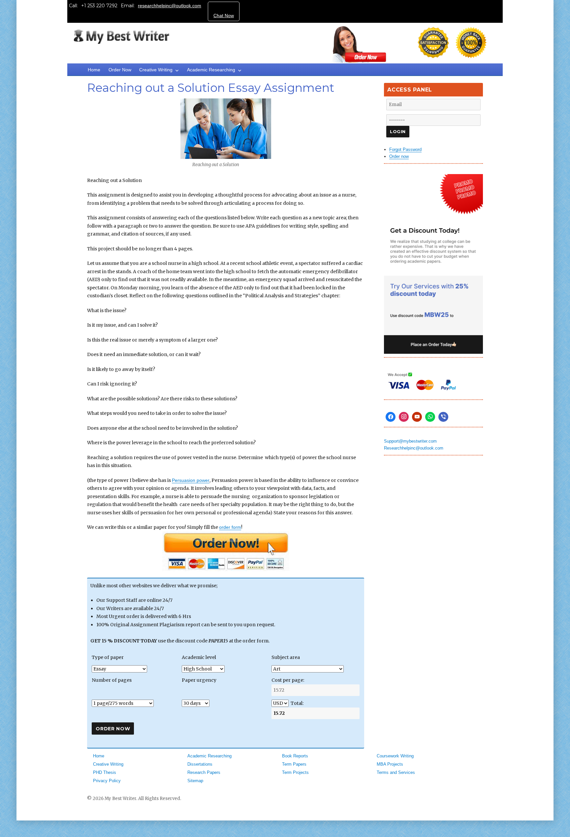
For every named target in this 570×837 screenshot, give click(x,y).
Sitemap (195, 780)
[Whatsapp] (430, 416)
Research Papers (203, 772)
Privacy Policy (107, 780)
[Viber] (443, 416)
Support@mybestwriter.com (410, 441)
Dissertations (199, 764)
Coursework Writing (395, 755)
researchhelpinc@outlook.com (169, 5)
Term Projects (295, 772)
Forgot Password (405, 149)
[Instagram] (403, 416)
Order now (399, 156)
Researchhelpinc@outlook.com (413, 448)
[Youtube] (417, 416)
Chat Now (223, 15)
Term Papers (294, 764)
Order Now (120, 69)
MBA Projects (390, 764)
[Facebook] (390, 416)
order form (230, 527)
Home (94, 69)
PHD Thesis (104, 772)
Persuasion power (190, 480)
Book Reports (295, 755)
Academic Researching (211, 69)
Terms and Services (396, 772)
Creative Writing (156, 69)
